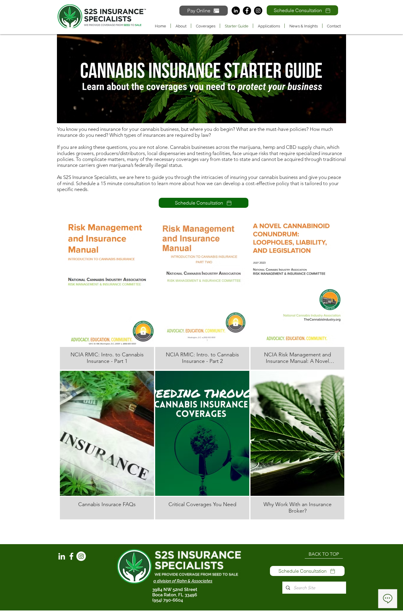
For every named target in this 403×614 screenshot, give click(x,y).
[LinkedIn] (236, 10)
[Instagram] (258, 10)
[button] (205, 26)
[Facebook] (247, 10)
